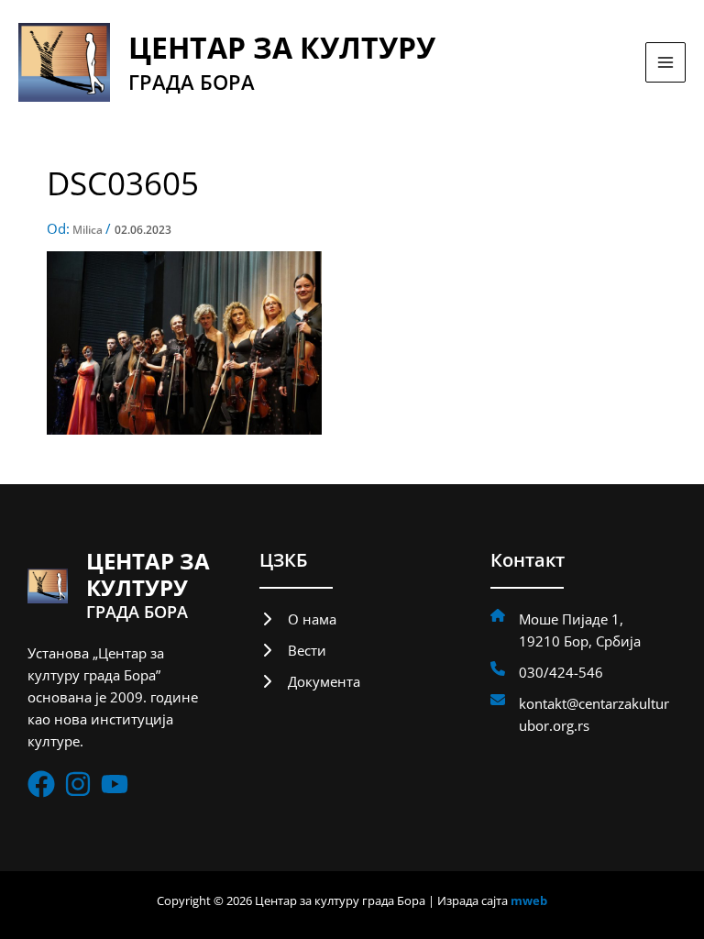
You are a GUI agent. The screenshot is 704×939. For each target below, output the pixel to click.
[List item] (41, 784)
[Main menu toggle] (665, 62)
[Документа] (309, 681)
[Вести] (292, 650)
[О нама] (297, 619)
